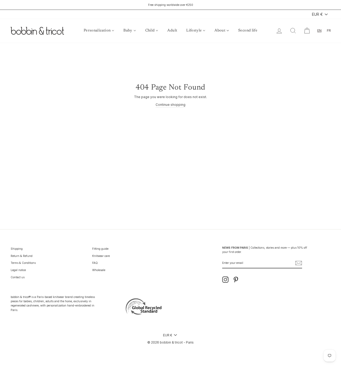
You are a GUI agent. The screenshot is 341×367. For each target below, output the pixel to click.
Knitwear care (101, 255)
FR (329, 30)
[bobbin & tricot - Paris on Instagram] (225, 279)
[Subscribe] (298, 263)
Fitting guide (100, 248)
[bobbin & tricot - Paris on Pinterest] (236, 279)
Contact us (18, 277)
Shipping (17, 248)
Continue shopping (170, 105)
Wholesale (98, 270)
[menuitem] (99, 31)
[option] (170, 5)
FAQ (95, 262)
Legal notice (18, 270)
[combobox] (319, 30)
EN (319, 30)
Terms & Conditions (23, 262)
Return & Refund (22, 255)
